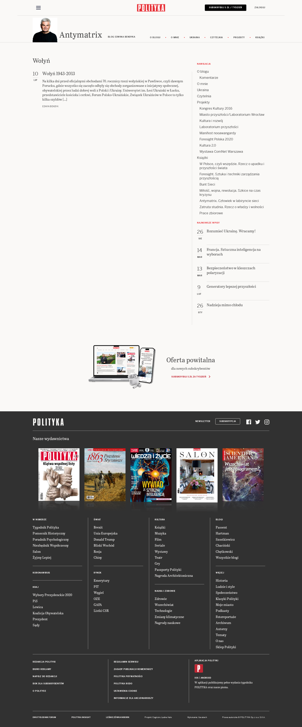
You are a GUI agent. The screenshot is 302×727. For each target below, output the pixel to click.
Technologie (163, 610)
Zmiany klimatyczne (169, 616)
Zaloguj (260, 7)
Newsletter (202, 421)
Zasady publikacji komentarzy (133, 669)
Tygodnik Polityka (46, 527)
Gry (157, 563)
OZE (97, 598)
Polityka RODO (123, 683)
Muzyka (160, 533)
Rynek (97, 572)
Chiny (98, 557)
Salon (37, 551)
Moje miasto (224, 604)
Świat (97, 519)
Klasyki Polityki (227, 598)
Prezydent (40, 619)
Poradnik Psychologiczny (51, 539)
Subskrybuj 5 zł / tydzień (225, 7)
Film (158, 539)
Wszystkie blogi (227, 557)
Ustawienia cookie (125, 691)
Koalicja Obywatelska (48, 613)
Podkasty (222, 610)
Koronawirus (41, 572)
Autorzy (221, 628)
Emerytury (102, 580)
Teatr (158, 557)
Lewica (38, 606)
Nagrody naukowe (167, 622)
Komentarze (208, 78)
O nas (220, 640)
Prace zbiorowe (211, 213)
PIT (96, 586)
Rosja (97, 551)
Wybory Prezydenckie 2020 (52, 594)
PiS (35, 601)
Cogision (156, 717)
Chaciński (223, 545)
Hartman (222, 533)
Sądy (36, 625)
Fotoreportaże (226, 616)
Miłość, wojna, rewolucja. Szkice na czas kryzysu (230, 192)
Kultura (160, 519)
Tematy (221, 634)
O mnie (175, 37)
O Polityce (39, 691)
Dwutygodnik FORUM (44, 717)
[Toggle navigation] (38, 7)
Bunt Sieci (207, 184)
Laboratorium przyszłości (218, 127)
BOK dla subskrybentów (48, 683)
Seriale (160, 545)
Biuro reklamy (42, 669)
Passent (221, 527)
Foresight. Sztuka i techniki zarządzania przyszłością (229, 176)
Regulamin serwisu (126, 661)
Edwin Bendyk (50, 106)
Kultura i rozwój (211, 121)
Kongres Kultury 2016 (215, 108)
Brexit (98, 527)
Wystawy (161, 551)
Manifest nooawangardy (217, 133)
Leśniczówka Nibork (117, 717)
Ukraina (195, 37)
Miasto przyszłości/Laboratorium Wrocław (231, 114)
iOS (197, 678)
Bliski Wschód (104, 545)
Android (206, 678)
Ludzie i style (225, 586)
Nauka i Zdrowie (165, 591)
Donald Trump (104, 539)
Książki (260, 37)
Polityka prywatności (128, 676)
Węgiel (99, 592)
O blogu (155, 37)
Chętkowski (224, 551)
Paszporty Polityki (168, 569)
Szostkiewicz (225, 539)
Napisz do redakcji (45, 676)
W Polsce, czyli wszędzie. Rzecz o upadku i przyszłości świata (231, 166)
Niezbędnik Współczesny (51, 545)
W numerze (40, 519)
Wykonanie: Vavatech (197, 717)
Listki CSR (101, 610)
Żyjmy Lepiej (42, 557)
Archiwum (223, 622)
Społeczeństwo (226, 592)
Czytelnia (216, 37)
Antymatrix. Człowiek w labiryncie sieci (229, 201)
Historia (222, 580)
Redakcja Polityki (44, 661)
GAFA (98, 604)
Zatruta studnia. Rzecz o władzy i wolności (231, 207)
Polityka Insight (81, 717)
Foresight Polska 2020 (216, 139)
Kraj (35, 587)
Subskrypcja (227, 421)
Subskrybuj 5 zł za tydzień (188, 376)
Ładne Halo (166, 717)
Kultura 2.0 (207, 145)
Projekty (239, 37)
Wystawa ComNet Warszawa (221, 151)
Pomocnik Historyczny (49, 533)
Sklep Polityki (226, 646)
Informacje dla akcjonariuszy (133, 698)
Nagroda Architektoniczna (174, 575)
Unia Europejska (106, 533)
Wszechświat (164, 604)
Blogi (219, 519)
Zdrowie (161, 598)
